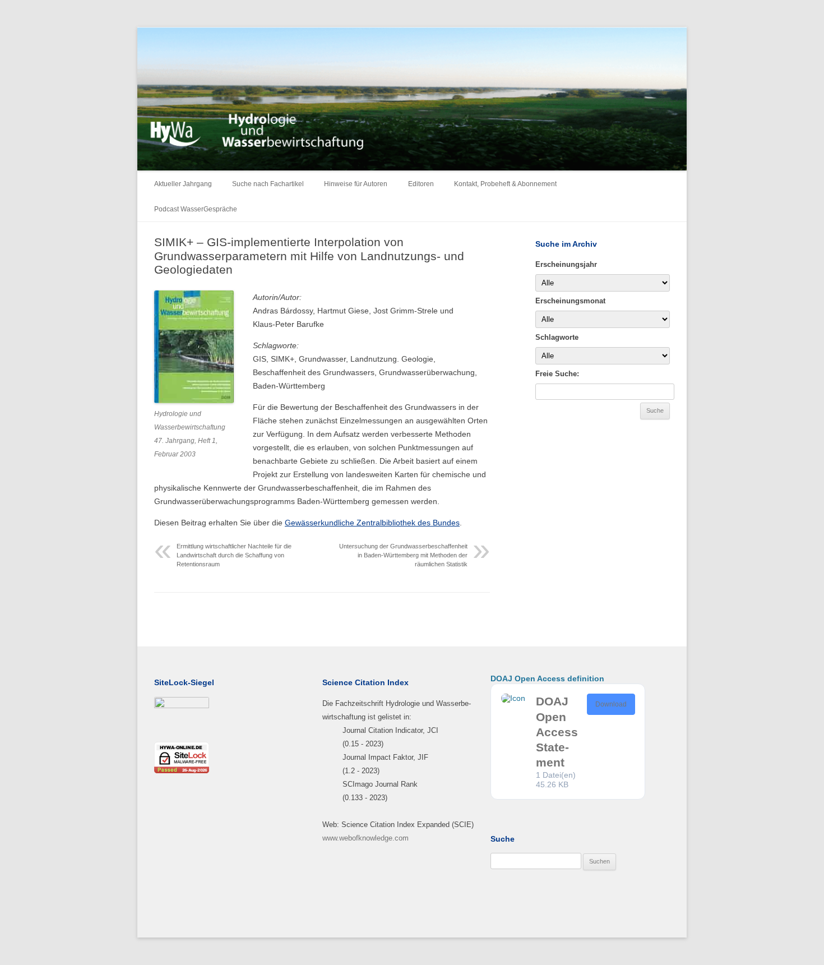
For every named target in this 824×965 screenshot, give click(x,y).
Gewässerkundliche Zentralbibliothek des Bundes (372, 522)
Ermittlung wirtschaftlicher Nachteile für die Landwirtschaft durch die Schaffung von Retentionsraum (234, 555)
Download (611, 704)
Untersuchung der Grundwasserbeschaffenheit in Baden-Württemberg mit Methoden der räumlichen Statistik (403, 555)
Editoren (421, 184)
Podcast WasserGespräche (195, 209)
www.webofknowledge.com (365, 838)
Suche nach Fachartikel (268, 184)
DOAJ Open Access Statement (557, 732)
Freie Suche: (557, 374)
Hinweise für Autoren (355, 184)
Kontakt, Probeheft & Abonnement (505, 184)
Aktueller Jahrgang (183, 184)
